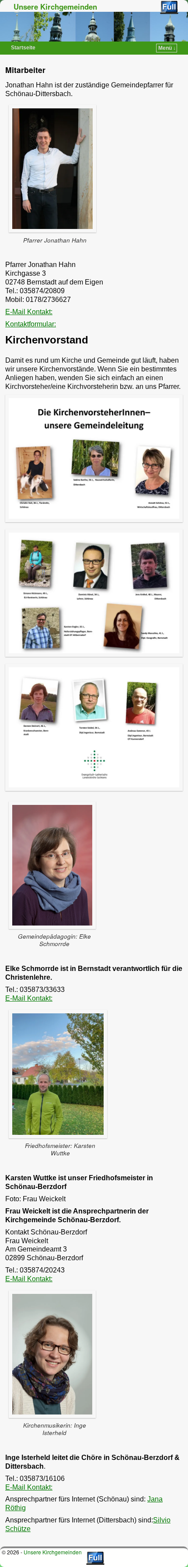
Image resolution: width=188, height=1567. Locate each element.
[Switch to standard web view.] (169, 7)
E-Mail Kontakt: (28, 311)
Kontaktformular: (30, 324)
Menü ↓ (167, 48)
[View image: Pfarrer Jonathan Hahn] (55, 168)
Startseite (23, 48)
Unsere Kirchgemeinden (55, 6)
